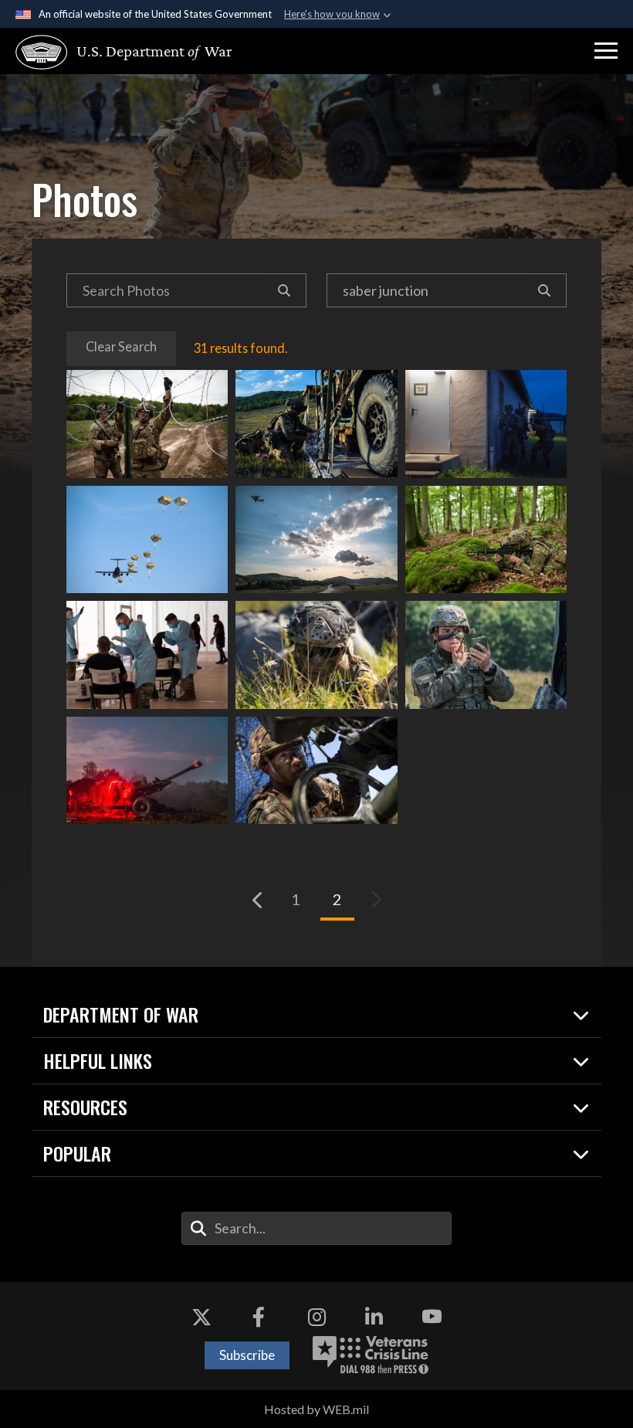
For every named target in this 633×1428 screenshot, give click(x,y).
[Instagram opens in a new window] (316, 1316)
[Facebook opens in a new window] (258, 1316)
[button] (606, 50)
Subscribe (247, 1355)
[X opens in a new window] (201, 1316)
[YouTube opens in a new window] (431, 1316)
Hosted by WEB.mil (316, 1409)
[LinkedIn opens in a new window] (374, 1316)
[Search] (284, 290)
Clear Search (121, 346)
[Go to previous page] (258, 900)
